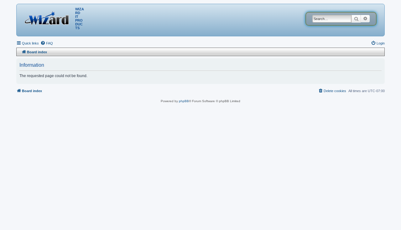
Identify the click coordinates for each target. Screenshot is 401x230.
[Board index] (48, 17)
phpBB (184, 101)
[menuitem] (46, 43)
